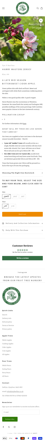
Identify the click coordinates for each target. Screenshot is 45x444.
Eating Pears (6, 369)
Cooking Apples (7, 344)
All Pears (5, 376)
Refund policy (7, 322)
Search (4, 315)
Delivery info (6, 318)
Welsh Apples (7, 340)
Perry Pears (6, 373)
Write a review (22, 258)
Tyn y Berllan (8, 65)
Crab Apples (6, 351)
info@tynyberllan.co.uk (15, 391)
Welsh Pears (6, 365)
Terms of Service (8, 325)
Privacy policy (7, 329)
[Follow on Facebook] (3, 427)
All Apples (5, 354)
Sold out (22, 214)
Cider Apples (6, 347)
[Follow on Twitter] (9, 427)
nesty (35, 433)
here (24, 124)
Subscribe (9, 419)
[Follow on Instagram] (15, 427)
